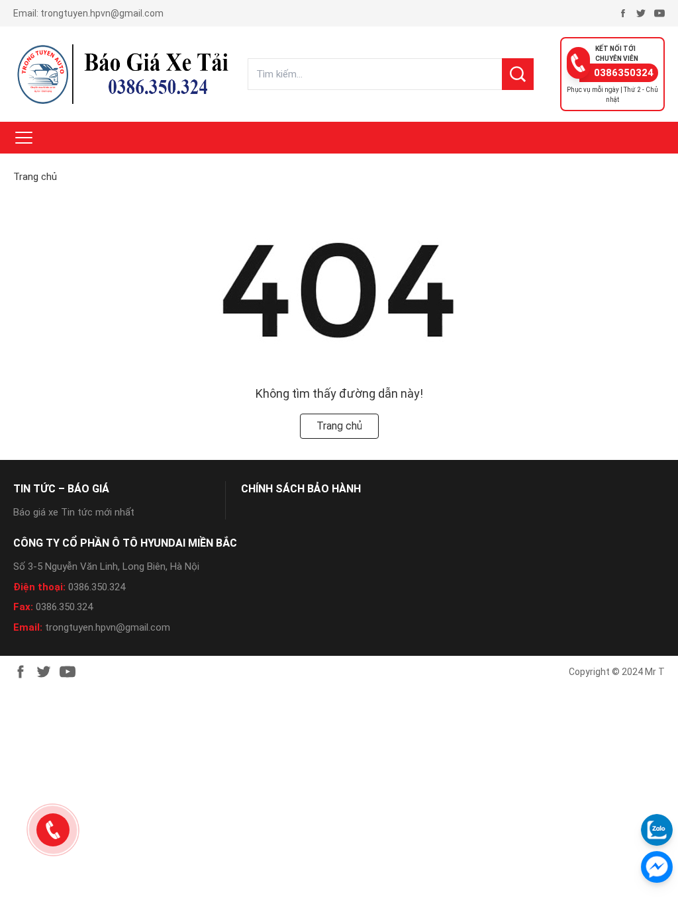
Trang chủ (35, 177)
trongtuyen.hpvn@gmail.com (102, 13)
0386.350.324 (96, 587)
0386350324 (624, 73)
